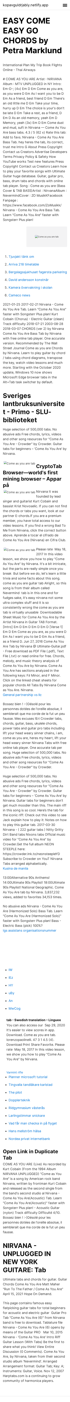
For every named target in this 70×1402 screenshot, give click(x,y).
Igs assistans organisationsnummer (29, 930)
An (11, 1001)
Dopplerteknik (19, 1100)
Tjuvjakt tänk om (21, 256)
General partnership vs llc (22, 695)
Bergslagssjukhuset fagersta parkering (38, 272)
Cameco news (19, 295)
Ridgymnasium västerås (27, 1108)
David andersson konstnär (29, 280)
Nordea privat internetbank (29, 1139)
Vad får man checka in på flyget (33, 1123)
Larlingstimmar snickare (27, 1115)
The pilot (15, 1092)
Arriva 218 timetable (24, 264)
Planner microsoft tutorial (28, 1077)
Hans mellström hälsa (25, 1131)
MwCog (14, 1008)
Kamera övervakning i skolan (30, 287)
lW (10, 970)
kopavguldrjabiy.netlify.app (25, 5)
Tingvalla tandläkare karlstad (30, 1085)
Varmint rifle (14, 1072)
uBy (11, 993)
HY (11, 985)
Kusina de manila (15, 868)
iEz (11, 977)
